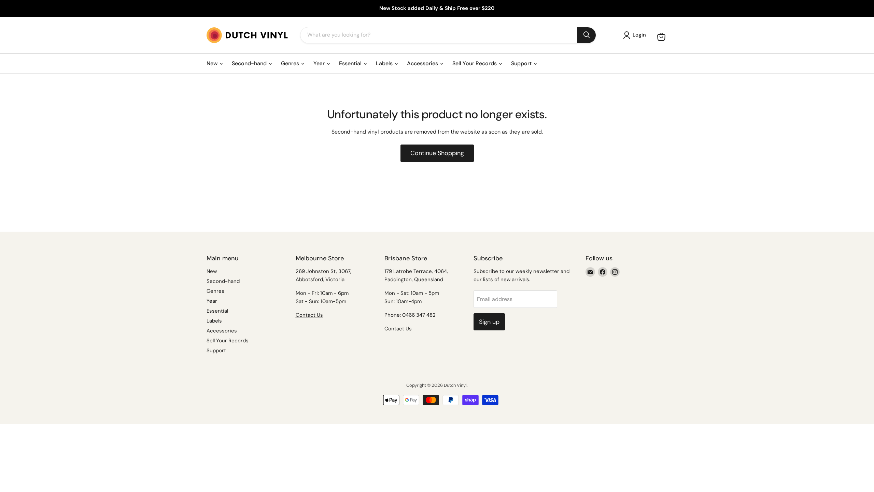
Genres (290, 63)
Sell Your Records (475, 63)
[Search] (586, 35)
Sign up (489, 322)
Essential (351, 63)
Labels (385, 63)
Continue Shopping (437, 153)
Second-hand (250, 63)
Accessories (423, 63)
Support (522, 63)
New (213, 63)
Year (319, 63)
